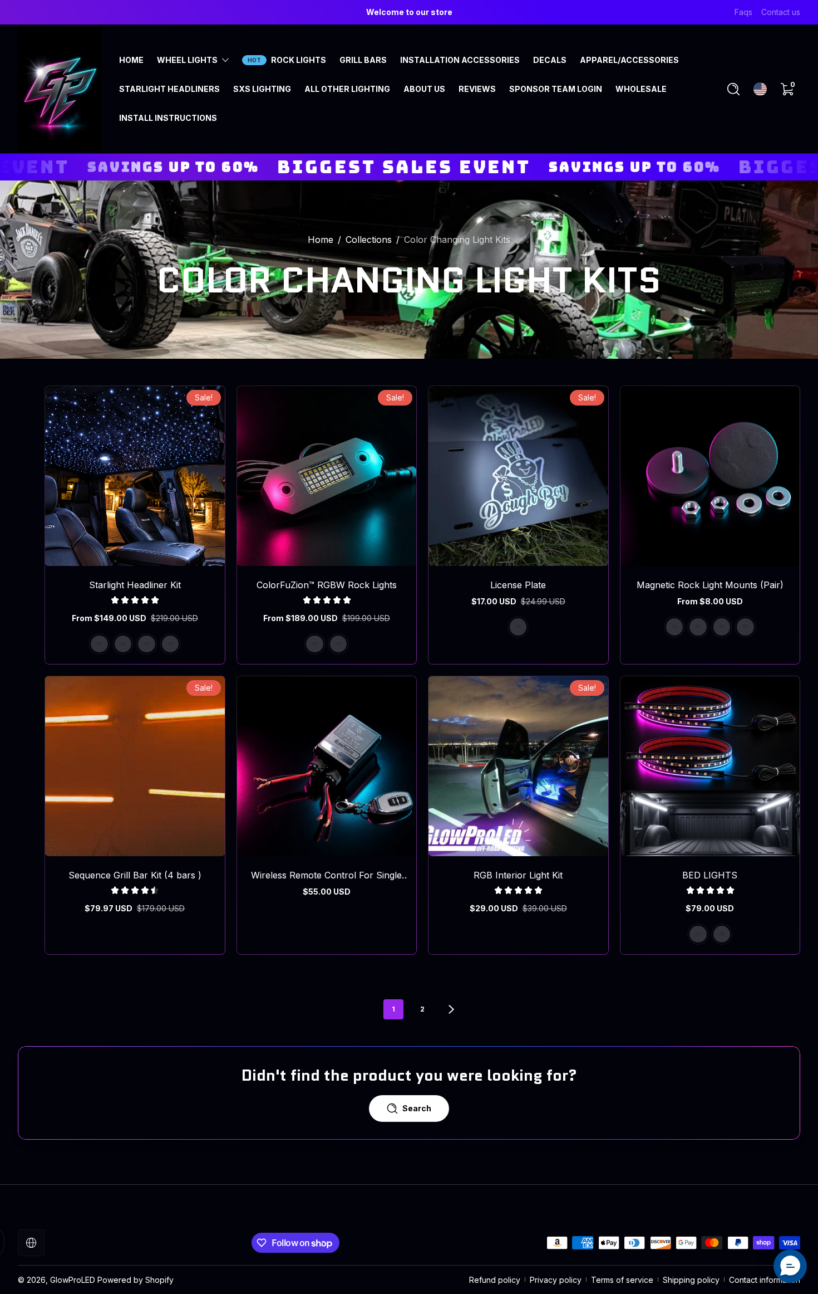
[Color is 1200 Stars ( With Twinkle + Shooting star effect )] (146, 644)
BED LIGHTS (709, 875)
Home (320, 239)
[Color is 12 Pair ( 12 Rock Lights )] (745, 626)
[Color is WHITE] (697, 934)
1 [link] (393, 1009)
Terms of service (622, 1280)
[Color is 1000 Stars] (123, 644)
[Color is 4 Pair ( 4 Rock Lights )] (697, 626)
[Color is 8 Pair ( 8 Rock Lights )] (721, 626)
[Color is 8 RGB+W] (338, 644)
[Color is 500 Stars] (99, 644)
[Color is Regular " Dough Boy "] (518, 626)
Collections (369, 239)
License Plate (518, 584)
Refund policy (494, 1280)
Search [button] (416, 1108)
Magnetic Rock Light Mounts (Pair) (710, 584)
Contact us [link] (780, 12)
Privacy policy (556, 1280)
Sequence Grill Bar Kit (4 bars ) (134, 875)
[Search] (733, 89)
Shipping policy (691, 1280)
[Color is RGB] (721, 934)
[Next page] (451, 1009)
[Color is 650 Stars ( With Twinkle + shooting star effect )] (170, 644)
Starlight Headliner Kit (135, 584)
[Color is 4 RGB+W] (314, 644)
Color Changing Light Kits (457, 239)
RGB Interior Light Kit (518, 875)
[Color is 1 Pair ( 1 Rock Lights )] (674, 626)
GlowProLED (72, 1280)
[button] (733, 89)
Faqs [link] (743, 12)
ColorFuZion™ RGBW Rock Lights (327, 584)
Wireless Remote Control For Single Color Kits (326, 875)
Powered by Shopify (135, 1280)
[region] (409, 12)
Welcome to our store (409, 12)
